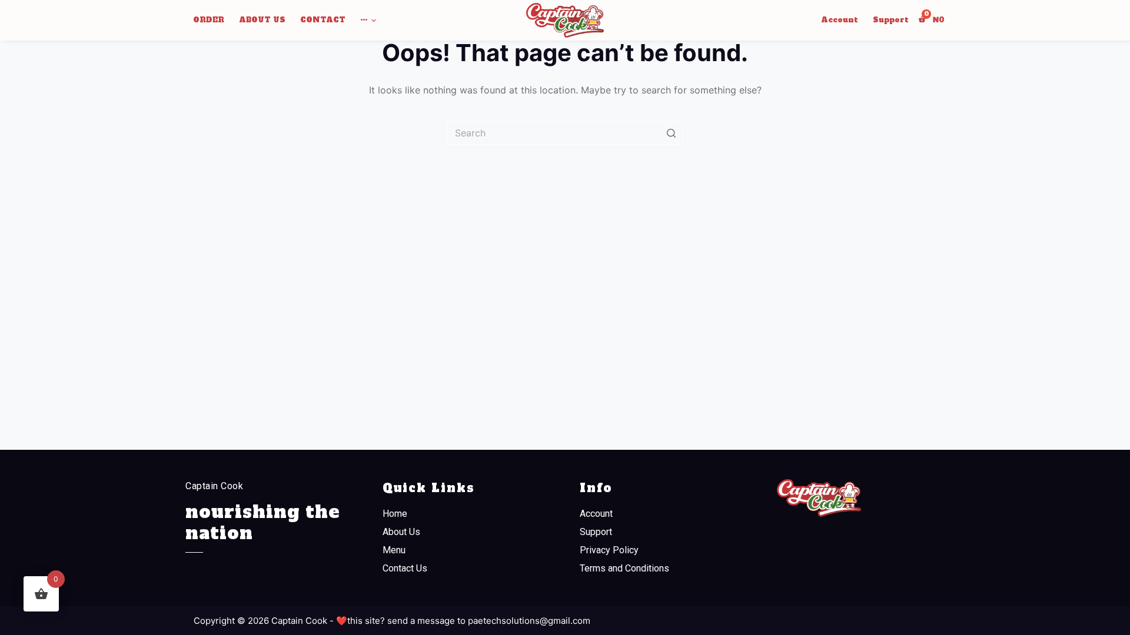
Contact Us (405, 568)
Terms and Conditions (624, 568)
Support (596, 531)
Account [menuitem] (839, 20)
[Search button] (671, 133)
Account (596, 513)
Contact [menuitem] (322, 20)
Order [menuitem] (208, 20)
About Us (401, 531)
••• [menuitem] (363, 20)
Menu (394, 550)
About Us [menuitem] (262, 20)
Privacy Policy (609, 550)
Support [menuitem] (891, 20)
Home (395, 513)
